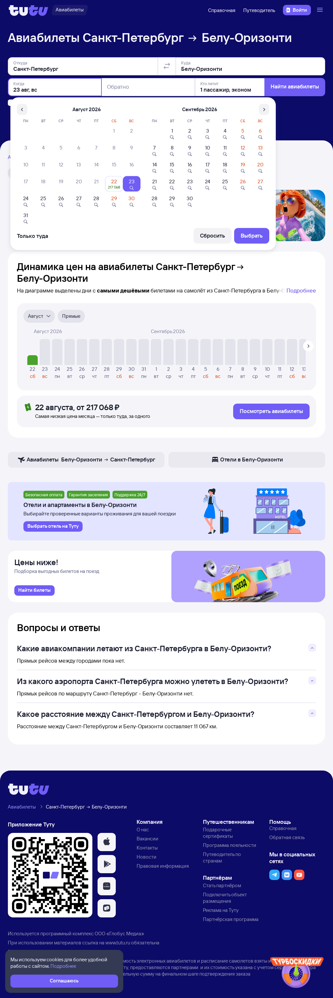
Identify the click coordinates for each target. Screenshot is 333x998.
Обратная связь (287, 837)
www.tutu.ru (117, 943)
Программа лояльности (229, 845)
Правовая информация (163, 866)
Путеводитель (259, 10)
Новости (146, 857)
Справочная (221, 10)
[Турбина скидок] (296, 974)
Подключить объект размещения (225, 897)
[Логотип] (28, 10)
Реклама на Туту (221, 910)
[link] (34, 590)
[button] (107, 842)
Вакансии (147, 839)
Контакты (147, 848)
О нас (143, 829)
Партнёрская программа (231, 919)
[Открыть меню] (320, 10)
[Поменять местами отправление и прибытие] (167, 66)
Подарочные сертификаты (218, 832)
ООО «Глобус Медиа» (119, 933)
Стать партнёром (222, 885)
